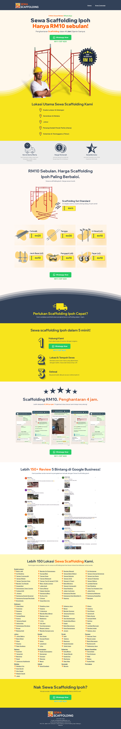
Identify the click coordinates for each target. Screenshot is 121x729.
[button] (100, 5)
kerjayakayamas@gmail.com (62, 720)
